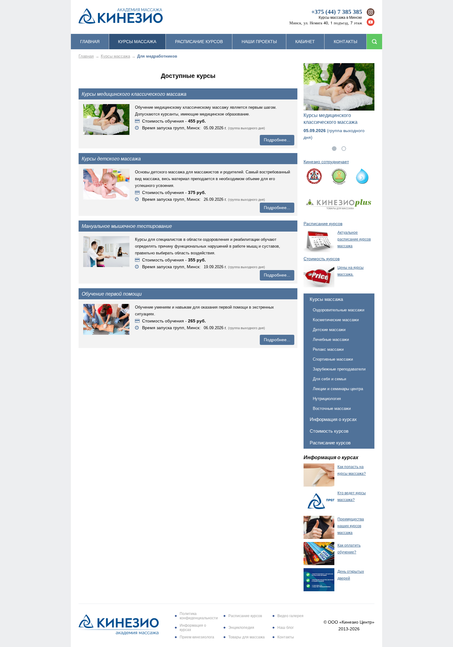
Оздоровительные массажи (338, 310)
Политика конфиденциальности (199, 616)
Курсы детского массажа (111, 158)
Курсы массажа (137, 41)
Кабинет (305, 41)
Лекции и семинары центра (338, 388)
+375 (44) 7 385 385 (336, 11)
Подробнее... (277, 139)
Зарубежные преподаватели (339, 369)
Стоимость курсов (329, 431)
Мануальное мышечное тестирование (127, 226)
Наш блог (285, 627)
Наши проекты (259, 41)
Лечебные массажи (331, 339)
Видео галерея (290, 616)
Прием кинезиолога (197, 637)
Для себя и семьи (329, 379)
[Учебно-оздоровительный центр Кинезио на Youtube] (370, 22)
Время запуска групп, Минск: (171, 127)
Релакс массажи (328, 349)
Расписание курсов (199, 41)
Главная (90, 41)
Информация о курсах (333, 419)
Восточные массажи (332, 408)
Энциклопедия (241, 627)
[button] (334, 148)
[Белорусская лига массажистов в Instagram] (370, 12)
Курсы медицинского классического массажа (134, 94)
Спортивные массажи (333, 359)
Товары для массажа (246, 637)
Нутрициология (327, 398)
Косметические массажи (336, 319)
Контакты (345, 41)
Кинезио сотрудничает (326, 161)
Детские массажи (329, 329)
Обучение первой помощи (112, 294)
